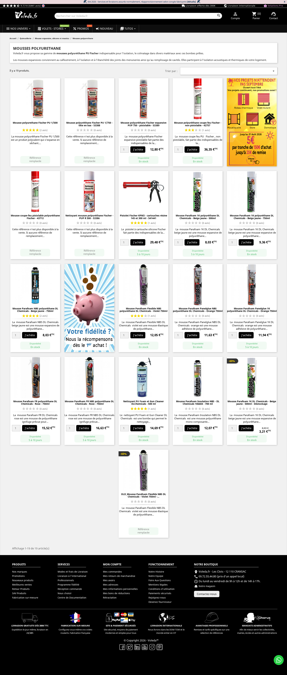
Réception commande (70, 589)
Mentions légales (158, 584)
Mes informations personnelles (120, 589)
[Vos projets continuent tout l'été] (252, 122)
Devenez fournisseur (160, 601)
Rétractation (110, 597)
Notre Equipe (155, 576)
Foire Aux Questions (159, 580)
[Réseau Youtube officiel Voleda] (144, 647)
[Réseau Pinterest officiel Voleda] (159, 647)
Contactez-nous (207, 594)
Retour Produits (21, 589)
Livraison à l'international (72, 576)
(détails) (191, 1)
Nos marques (19, 571)
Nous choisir (65, 593)
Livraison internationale (239, 5)
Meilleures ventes (22, 584)
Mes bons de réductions (116, 593)
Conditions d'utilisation (161, 589)
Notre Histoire (156, 571)
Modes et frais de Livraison (73, 571)
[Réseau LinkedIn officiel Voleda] (137, 647)
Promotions (18, 576)
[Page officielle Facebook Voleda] (122, 647)
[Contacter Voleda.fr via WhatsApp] (279, 660)
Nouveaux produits (22, 580)
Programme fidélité (68, 584)
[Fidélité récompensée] (89, 308)
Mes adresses (110, 584)
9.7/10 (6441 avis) (22, 5)
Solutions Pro (273, 5)
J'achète (138, 149)
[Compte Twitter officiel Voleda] (129, 647)
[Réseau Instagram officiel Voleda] (152, 647)
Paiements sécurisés (159, 593)
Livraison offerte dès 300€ (198, 5)
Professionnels (66, 580)
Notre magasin (204, 586)
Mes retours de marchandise (119, 576)
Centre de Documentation (72, 597)
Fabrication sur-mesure (25, 597)
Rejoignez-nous (157, 597)
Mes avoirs (109, 580)
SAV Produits (19, 593)
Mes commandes (112, 571)
